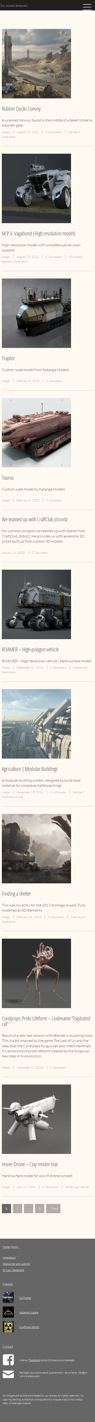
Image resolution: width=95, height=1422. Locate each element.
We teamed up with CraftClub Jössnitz (35, 519)
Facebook (34, 1360)
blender (73, 132)
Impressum (9, 1257)
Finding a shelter (16, 893)
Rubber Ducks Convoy (21, 108)
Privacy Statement (13, 1270)
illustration (9, 136)
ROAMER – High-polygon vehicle (30, 649)
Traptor (8, 358)
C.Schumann (54, 132)
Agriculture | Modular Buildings (30, 768)
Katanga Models (28, 1312)
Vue (20, 797)
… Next (53, 1208)
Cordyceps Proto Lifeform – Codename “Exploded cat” (46, 1021)
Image (6, 132)
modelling (71, 1187)
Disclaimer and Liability (16, 1264)
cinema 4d (79, 667)
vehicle (84, 1187)
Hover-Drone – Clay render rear (30, 1164)
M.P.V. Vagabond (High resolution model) (38, 233)
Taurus (8, 477)
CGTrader (25, 1298)
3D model (74, 257)
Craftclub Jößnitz (29, 1327)
